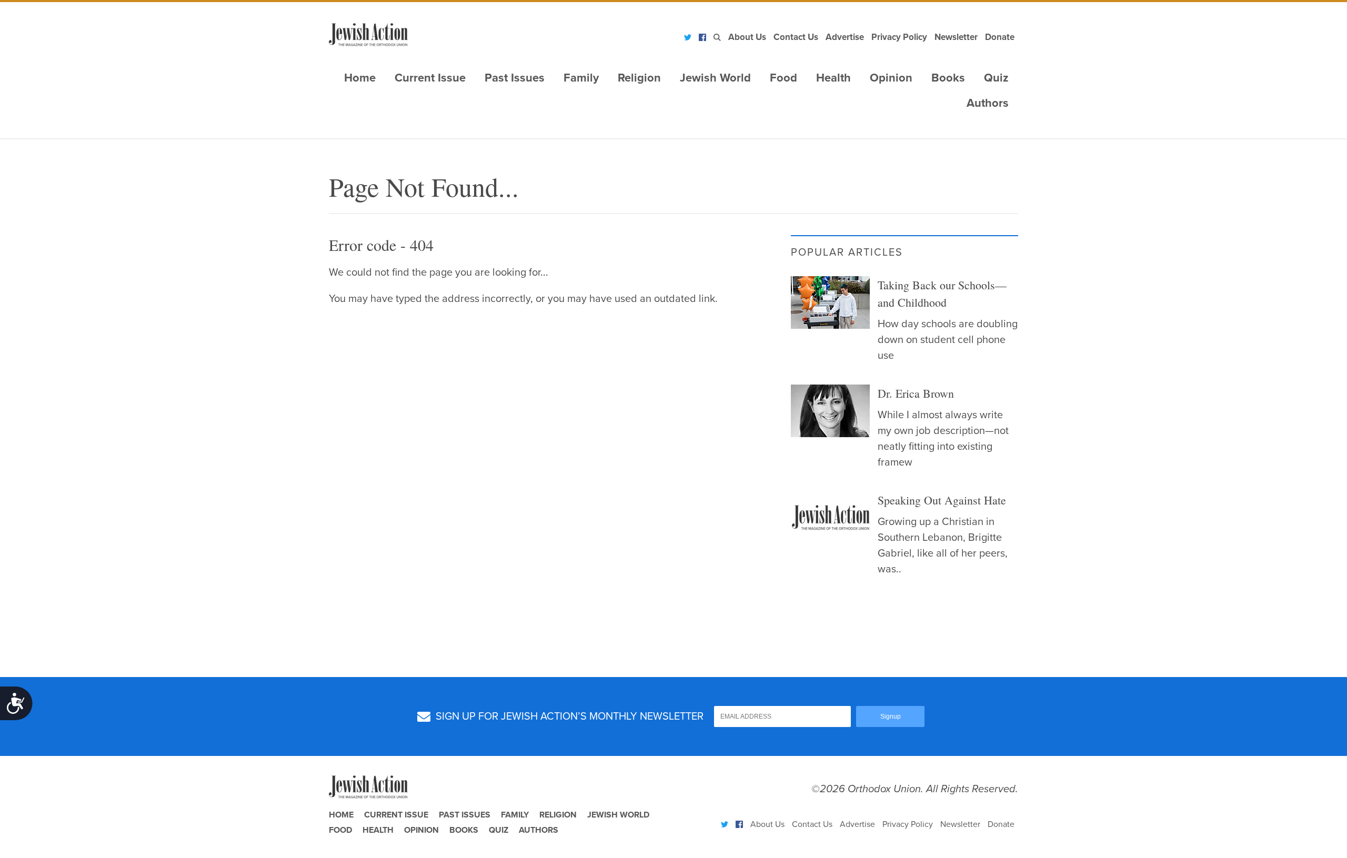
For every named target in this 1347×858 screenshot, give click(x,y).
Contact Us (795, 37)
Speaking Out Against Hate (942, 500)
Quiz (996, 78)
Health (833, 78)
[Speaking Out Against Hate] (830, 517)
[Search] (717, 37)
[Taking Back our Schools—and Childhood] (830, 302)
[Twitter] (687, 37)
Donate (999, 37)
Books (948, 78)
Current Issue (430, 78)
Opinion (891, 78)
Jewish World (715, 78)
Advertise (845, 37)
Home (360, 78)
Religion (639, 78)
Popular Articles (847, 252)
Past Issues (515, 78)
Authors (988, 103)
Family (581, 78)
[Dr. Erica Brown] (830, 411)
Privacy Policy (899, 37)
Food (783, 78)
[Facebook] (702, 37)
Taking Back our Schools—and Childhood (942, 293)
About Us (747, 37)
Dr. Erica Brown (916, 393)
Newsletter (956, 37)
